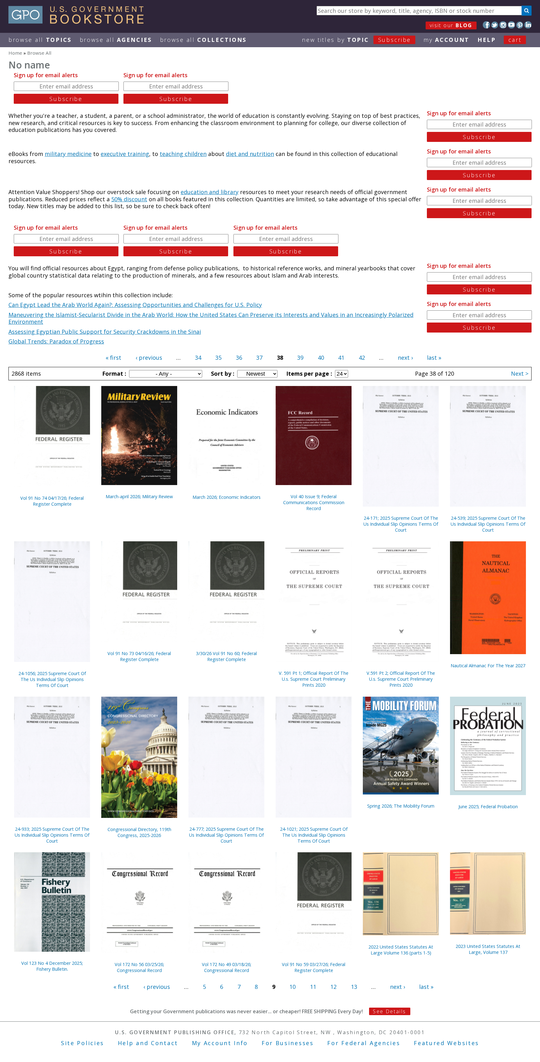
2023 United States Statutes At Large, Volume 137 (488, 949)
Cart (515, 39)
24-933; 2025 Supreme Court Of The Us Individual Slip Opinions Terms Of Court (52, 835)
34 (198, 357)
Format (113, 373)
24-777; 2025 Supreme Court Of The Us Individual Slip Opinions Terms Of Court (226, 835)
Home (15, 53)
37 (259, 357)
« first (113, 357)
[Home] (78, 21)
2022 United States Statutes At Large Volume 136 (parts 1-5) (400, 950)
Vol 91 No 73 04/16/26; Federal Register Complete (139, 656)
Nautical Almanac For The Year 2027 (488, 666)
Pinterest (519, 24)
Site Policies (82, 1043)
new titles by (356, 39)
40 (321, 357)
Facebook (486, 24)
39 (300, 357)
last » (434, 357)
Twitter (494, 24)
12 (333, 986)
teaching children (183, 154)
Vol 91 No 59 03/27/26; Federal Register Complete (313, 967)
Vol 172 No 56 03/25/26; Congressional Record (139, 967)
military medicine (68, 154)
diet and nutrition (250, 154)
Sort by (222, 373)
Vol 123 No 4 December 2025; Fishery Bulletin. (52, 966)
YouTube (511, 24)
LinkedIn (528, 24)
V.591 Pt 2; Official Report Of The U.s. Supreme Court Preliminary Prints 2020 (401, 679)
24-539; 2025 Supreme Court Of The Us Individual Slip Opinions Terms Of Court (488, 524)
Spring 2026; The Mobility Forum (400, 806)
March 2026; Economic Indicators (226, 497)
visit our (451, 25)
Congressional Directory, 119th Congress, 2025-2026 (139, 832)
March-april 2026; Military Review (139, 496)
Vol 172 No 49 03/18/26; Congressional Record (226, 967)
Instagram (503, 24)
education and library (209, 192)
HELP (487, 39)
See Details (389, 1011)
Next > (519, 373)
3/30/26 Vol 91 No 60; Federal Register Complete (226, 656)
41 (341, 357)
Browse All (40, 39)
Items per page (308, 373)
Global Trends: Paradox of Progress (56, 341)
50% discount (129, 199)
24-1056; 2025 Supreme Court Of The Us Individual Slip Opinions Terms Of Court (52, 679)
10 (292, 986)
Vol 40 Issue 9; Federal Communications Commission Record (313, 502)
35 (218, 357)
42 (362, 357)
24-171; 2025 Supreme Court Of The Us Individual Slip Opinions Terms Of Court (400, 524)
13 (354, 986)
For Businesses (288, 1043)
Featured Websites (446, 1043)
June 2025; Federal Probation (488, 806)
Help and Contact (148, 1043)
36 (239, 357)
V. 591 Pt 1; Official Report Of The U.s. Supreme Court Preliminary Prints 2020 (313, 679)
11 (313, 986)
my (446, 39)
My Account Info (220, 1043)
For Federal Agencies (363, 1043)
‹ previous (149, 357)
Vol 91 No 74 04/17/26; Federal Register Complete (52, 501)
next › (405, 357)
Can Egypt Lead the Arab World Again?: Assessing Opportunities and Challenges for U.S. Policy (135, 304)
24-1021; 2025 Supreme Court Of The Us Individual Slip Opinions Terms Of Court (314, 835)
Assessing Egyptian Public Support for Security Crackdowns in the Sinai (104, 331)
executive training (125, 154)
